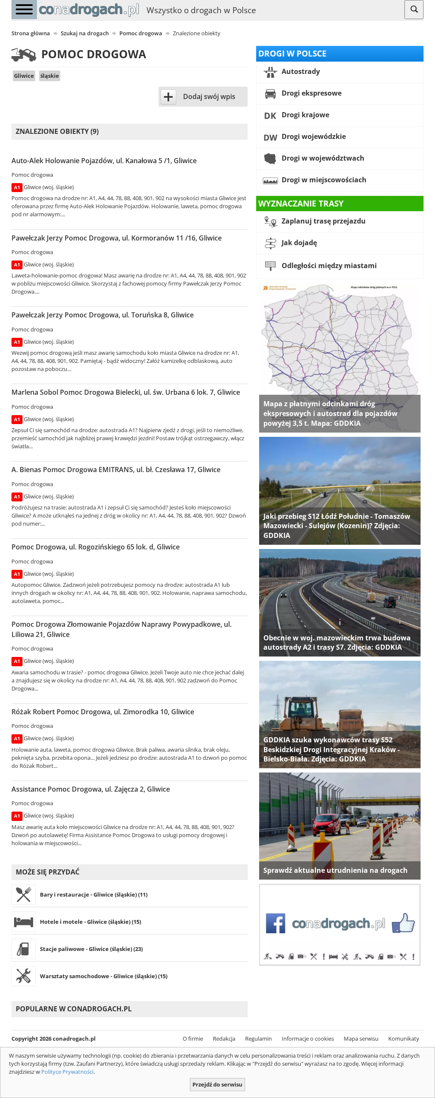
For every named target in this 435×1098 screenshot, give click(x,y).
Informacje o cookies (308, 1038)
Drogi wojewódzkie (313, 136)
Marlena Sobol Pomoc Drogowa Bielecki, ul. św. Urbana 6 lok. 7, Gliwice (125, 392)
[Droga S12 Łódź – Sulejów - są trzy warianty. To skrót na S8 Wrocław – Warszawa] (340, 490)
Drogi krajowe (304, 114)
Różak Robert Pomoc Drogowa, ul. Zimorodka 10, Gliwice (102, 711)
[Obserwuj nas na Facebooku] (340, 924)
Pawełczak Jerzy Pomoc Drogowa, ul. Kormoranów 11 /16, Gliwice (116, 238)
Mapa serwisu (361, 1038)
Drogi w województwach (322, 158)
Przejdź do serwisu (217, 1084)
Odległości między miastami (328, 266)
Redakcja (224, 1038)
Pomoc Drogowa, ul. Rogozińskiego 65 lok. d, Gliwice (95, 547)
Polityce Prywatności (67, 1071)
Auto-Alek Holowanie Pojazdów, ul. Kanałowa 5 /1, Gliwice (104, 160)
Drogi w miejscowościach (323, 179)
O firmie (193, 1038)
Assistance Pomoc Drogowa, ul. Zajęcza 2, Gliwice (90, 789)
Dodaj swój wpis (209, 96)
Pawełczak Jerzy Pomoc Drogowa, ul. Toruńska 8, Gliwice (102, 315)
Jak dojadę (298, 243)
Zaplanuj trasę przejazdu (323, 221)
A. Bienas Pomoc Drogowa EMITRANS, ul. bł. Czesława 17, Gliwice (115, 469)
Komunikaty (403, 1038)
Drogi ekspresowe (311, 93)
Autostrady (300, 71)
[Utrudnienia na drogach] (340, 825)
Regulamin (258, 1038)
